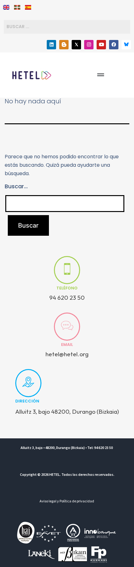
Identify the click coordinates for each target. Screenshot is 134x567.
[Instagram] (88, 44)
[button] (100, 75)
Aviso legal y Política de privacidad (67, 501)
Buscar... (16, 186)
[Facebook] (113, 44)
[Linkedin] (51, 44)
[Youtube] (101, 44)
